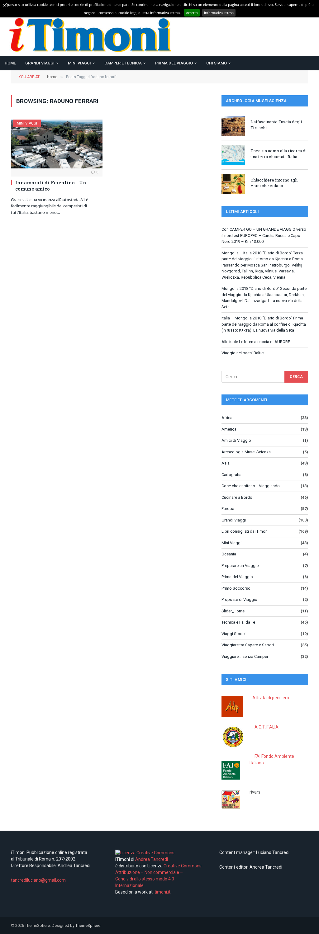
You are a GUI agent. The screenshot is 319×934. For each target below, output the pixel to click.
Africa (226, 417)
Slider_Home (233, 611)
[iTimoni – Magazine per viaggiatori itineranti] (90, 35)
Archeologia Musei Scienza (246, 452)
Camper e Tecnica (123, 63)
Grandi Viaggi (40, 63)
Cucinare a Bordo (236, 497)
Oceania (228, 554)
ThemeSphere (87, 925)
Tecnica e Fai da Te (238, 622)
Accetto (192, 12)
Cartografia (231, 474)
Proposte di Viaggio (239, 599)
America (228, 429)
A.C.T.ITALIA (267, 726)
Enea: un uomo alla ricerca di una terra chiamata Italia (278, 153)
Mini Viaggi (79, 63)
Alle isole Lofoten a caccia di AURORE (255, 341)
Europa (227, 508)
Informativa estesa (219, 12)
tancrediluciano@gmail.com (38, 880)
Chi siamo (216, 63)
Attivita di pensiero (270, 697)
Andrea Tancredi (151, 859)
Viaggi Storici (233, 633)
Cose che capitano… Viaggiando (250, 486)
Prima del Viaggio (174, 63)
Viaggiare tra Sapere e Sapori (247, 645)
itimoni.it (162, 891)
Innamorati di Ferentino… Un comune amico (50, 185)
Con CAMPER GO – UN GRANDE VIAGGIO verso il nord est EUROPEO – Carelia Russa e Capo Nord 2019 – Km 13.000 (263, 235)
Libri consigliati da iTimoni (245, 531)
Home (10, 63)
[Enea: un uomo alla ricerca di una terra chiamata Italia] (233, 155)
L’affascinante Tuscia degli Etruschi (276, 124)
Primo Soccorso (235, 588)
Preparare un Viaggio (240, 565)
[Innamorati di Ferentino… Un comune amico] (56, 144)
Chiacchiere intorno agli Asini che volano (274, 183)
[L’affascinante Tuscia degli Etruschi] (233, 126)
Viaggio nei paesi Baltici (242, 353)
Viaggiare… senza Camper (244, 656)
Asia (225, 463)
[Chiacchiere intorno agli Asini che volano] (233, 184)
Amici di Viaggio (236, 440)
